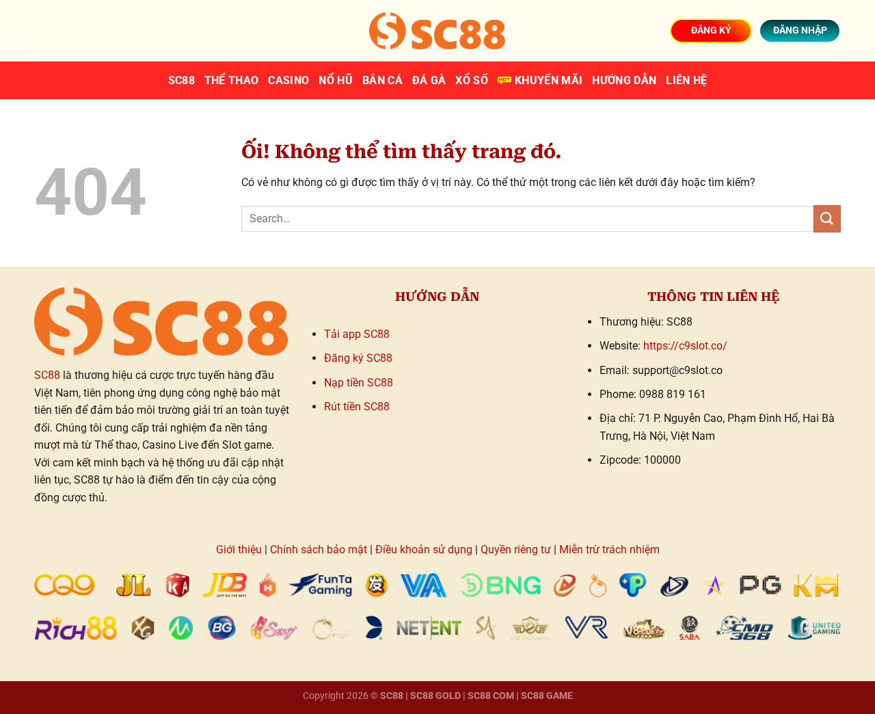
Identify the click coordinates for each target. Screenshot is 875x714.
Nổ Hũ (336, 80)
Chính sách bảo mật (318, 549)
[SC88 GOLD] (437, 30)
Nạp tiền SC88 (358, 382)
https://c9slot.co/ (685, 345)
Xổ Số (471, 80)
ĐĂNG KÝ (711, 30)
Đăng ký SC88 (358, 358)
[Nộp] (827, 218)
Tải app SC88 (357, 334)
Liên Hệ (686, 80)
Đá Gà (429, 80)
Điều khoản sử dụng (423, 549)
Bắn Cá (382, 80)
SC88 (181, 80)
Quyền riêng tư (516, 549)
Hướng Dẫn (624, 80)
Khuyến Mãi (548, 80)
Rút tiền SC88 (357, 406)
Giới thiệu (239, 549)
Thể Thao (231, 80)
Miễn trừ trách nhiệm (609, 549)
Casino (288, 80)
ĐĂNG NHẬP (800, 30)
